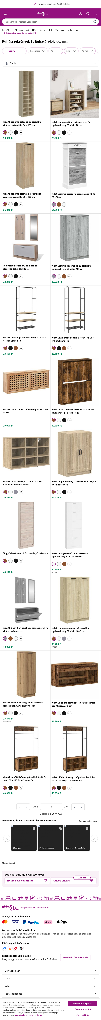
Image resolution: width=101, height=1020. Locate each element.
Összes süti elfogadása (82, 1003)
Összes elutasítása (83, 1009)
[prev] (26, 807)
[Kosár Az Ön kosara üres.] (95, 13)
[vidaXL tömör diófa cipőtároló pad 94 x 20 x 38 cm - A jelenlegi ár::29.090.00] (26, 381)
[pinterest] (15, 948)
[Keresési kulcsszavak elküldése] (95, 22)
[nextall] (81, 807)
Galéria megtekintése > (89, 821)
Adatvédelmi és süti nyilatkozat (28, 1015)
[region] (50, 1009)
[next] (75, 807)
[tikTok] (21, 948)
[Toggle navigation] (5, 14)
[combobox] (50, 21)
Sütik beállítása (83, 1015)
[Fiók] (80, 13)
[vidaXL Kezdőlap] (42, 14)
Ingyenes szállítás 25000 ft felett (54, 4)
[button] (24, 838)
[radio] (5, 132)
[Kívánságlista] (87, 13)
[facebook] (4, 948)
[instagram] (10, 948)
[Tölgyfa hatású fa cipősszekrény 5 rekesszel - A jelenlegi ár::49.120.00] (26, 525)
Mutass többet (8, 863)
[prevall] (20, 807)
